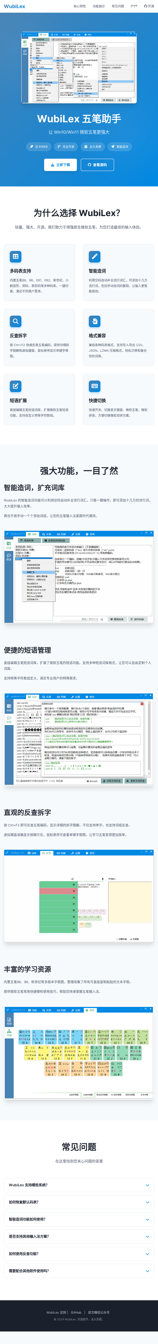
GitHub (76, 1312)
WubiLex (14, 6)
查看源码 (100, 165)
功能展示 (99, 6)
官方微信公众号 (99, 1312)
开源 (150, 6)
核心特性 (80, 6)
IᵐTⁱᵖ (134, 6)
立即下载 (63, 165)
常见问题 (118, 6)
